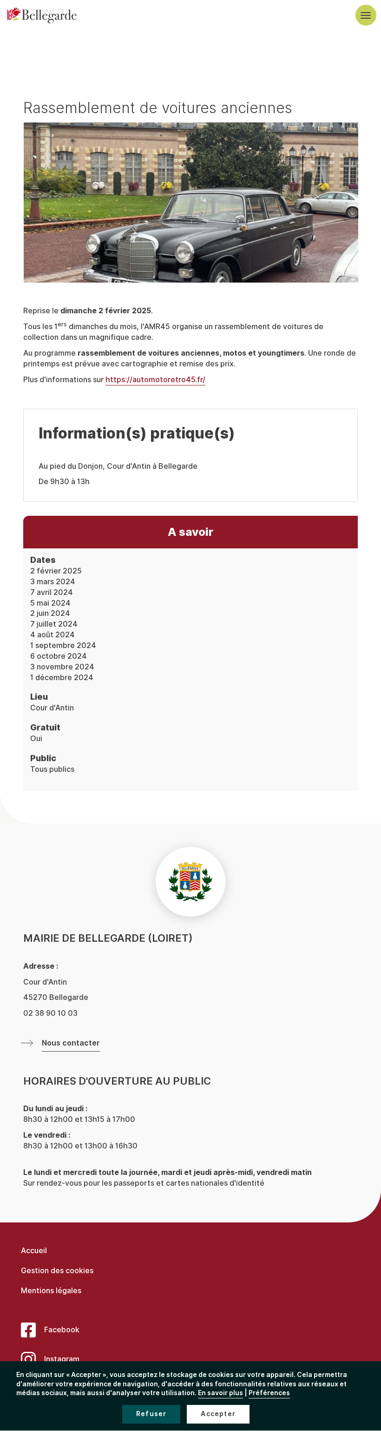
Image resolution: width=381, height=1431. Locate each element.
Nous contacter (71, 1043)
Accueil (34, 1250)
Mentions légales (51, 1290)
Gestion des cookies (57, 1270)
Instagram (61, 1359)
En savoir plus (220, 1393)
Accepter (218, 1414)
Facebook (61, 1329)
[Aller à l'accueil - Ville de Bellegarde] (42, 15)
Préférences (269, 1393)
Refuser (151, 1414)
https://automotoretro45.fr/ (155, 379)
